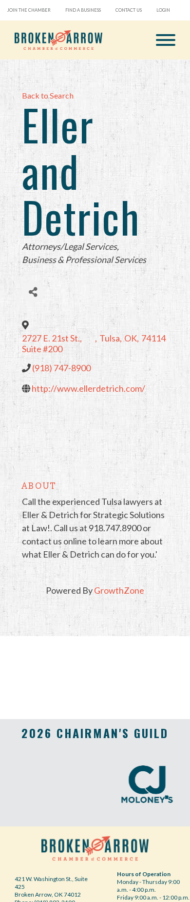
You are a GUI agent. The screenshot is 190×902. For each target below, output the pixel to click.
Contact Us (128, 10)
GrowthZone (119, 590)
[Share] (33, 292)
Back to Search (48, 95)
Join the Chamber (29, 10)
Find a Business (83, 10)
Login (163, 10)
